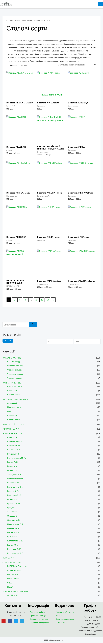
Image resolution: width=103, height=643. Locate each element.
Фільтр (8, 340)
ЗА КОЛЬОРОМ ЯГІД (12, 358)
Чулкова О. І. (13, 537)
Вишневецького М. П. (16, 458)
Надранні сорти (14, 407)
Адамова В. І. (13, 437)
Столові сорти (13, 395)
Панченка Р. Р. (13, 528)
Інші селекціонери (15, 479)
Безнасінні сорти (14, 387)
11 (36, 300)
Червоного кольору (15, 374)
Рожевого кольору (15, 366)
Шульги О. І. (12, 545)
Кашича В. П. (13, 491)
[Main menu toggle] (100, 4)
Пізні (9, 411)
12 (42, 300)
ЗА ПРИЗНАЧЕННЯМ (12, 383)
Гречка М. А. (12, 466)
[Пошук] (33, 324)
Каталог (17, 20)
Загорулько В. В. (14, 475)
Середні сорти (13, 420)
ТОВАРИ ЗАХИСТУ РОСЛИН (15, 592)
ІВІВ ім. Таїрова (13, 570)
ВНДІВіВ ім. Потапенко (17, 566)
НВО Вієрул (12, 574)
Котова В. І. (12, 499)
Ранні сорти (12, 416)
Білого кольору (13, 362)
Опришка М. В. (13, 520)
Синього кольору (14, 370)
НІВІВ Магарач (13, 579)
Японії (10, 587)
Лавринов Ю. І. (13, 512)
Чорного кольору (14, 378)
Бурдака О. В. (13, 454)
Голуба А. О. (12, 462)
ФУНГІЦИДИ (12, 595)
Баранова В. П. (13, 446)
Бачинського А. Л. (15, 450)
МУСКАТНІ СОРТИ (11, 429)
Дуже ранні (12, 403)
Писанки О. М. (13, 532)
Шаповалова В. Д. (15, 541)
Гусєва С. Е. (12, 470)
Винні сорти (12, 391)
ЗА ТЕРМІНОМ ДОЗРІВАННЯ (16, 399)
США (9, 583)
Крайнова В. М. (13, 504)
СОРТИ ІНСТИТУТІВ (12, 563)
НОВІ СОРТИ (8, 558)
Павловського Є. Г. (15, 524)
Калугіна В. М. (13, 483)
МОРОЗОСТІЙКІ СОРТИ (13, 424)
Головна (9, 20)
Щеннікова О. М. (14, 549)
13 (48, 300)
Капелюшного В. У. (15, 487)
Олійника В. (12, 516)
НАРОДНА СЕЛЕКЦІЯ (12, 434)
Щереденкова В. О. (15, 553)
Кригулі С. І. (12, 508)
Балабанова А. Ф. (14, 441)
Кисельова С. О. (14, 495)
